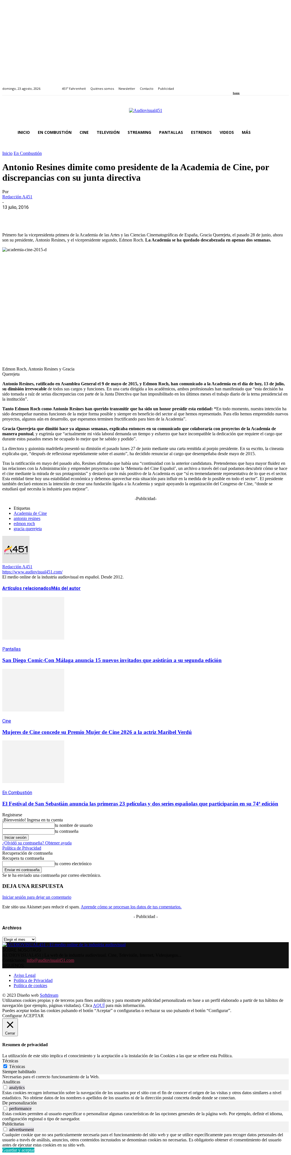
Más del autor (66, 588)
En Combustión (28, 153)
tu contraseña (66, 831)
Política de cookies (30, 985)
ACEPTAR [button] (33, 1015)
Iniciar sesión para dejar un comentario (36, 897)
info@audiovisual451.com (50, 960)
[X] (32, 216)
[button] (282, 132)
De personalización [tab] (19, 1102)
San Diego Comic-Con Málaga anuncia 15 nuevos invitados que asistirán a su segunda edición (112, 660)
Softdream (49, 995)
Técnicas (17, 1066)
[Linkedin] (247, 85)
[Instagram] (241, 85)
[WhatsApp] (52, 216)
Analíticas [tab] (11, 1081)
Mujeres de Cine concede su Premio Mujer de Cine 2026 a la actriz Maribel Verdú (97, 732)
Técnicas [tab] (10, 1060)
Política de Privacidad (21, 848)
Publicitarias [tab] (13, 1123)
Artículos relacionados (26, 588)
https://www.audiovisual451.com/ (32, 571)
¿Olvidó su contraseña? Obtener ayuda (37, 842)
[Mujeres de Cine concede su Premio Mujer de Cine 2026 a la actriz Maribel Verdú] (33, 715)
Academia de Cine (30, 513)
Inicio (7, 153)
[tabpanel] (145, 1076)
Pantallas (11, 649)
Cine (6, 721)
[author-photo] (16, 561)
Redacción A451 (17, 196)
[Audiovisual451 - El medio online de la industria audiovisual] (145, 113)
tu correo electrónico (73, 863)
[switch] (5, 1087)
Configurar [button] (12, 1015)
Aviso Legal (25, 975)
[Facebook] (234, 85)
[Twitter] (254, 85)
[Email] (93, 216)
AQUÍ (99, 1005)
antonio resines (27, 518)
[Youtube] (260, 85)
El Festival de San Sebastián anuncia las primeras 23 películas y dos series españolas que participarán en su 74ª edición (140, 804)
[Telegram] (114, 216)
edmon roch (24, 523)
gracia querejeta (28, 528)
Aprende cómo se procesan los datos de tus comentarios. (131, 906)
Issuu (236, 93)
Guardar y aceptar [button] (18, 1150)
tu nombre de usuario (74, 825)
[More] (134, 216)
